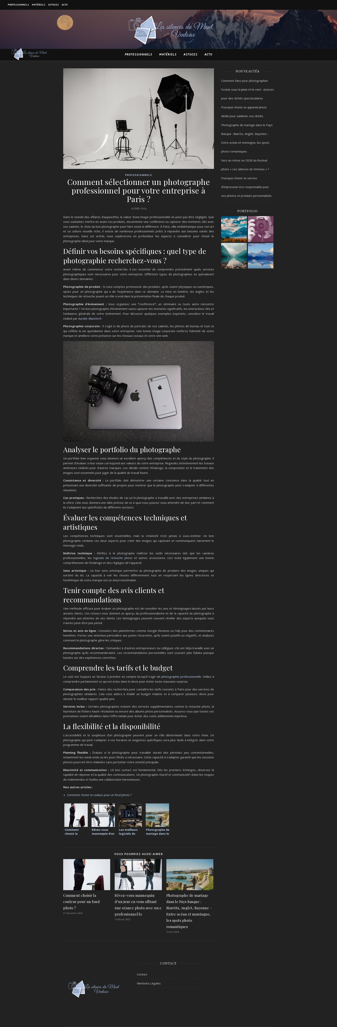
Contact (142, 974)
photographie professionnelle (181, 676)
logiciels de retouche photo (112, 558)
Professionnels (18, 5)
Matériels (38, 5)
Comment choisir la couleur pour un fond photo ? (99, 795)
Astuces (53, 5)
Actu (65, 5)
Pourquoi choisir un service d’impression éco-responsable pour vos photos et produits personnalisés (246, 187)
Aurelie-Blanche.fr (90, 318)
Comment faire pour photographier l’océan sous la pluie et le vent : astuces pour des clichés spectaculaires (247, 89)
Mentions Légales (149, 983)
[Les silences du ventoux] (168, 31)
